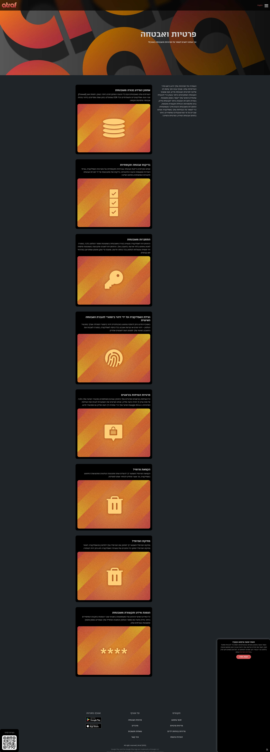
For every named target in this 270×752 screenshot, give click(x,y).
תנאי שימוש (176, 720)
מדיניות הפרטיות (244, 652)
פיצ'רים (135, 726)
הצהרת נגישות (176, 737)
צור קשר (135, 737)
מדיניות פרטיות (176, 726)
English (260, 5)
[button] (266, 5)
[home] (9, 5)
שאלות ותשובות (135, 731)
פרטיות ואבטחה (135, 720)
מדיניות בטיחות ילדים (176, 731)
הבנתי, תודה (243, 657)
